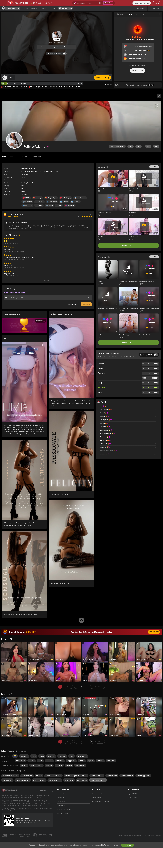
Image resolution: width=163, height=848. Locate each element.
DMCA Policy (61, 801)
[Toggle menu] (3, 3)
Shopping (71, 205)
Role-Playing (67, 198)
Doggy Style (52, 198)
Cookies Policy (61, 805)
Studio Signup (96, 797)
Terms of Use (61, 797)
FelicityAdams (7, 751)
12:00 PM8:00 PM (149, 364)
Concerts (28, 201)
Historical (28, 205)
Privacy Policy (61, 794)
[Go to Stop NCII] (45, 835)
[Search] (99, 3)
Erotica (65, 201)
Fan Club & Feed (39, 157)
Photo (51, 205)
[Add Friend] (148, 146)
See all (153, 167)
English (44, 790)
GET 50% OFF (154, 632)
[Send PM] (156, 146)
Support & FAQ (132, 794)
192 (102, 284)
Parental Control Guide (64, 809)
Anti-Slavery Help (62, 813)
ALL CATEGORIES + (98, 780)
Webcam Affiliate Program (100, 801)
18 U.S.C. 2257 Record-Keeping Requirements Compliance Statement (139, 835)
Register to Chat (137, 70)
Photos (45, 8)
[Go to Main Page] (18, 3)
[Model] (159, 96)
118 (122, 311)
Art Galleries (81, 198)
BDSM (27, 198)
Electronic (53, 201)
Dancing (40, 201)
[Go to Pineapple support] (35, 835)
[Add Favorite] (4, 77)
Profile (25, 8)
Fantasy (76, 201)
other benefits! (141, 65)
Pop (60, 205)
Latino (40, 205)
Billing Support (132, 797)
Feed (53, 8)
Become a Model (97, 794)
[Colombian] (15, 756)
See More (47, 280)
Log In (157, 3)
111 (122, 337)
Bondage (39, 198)
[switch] (156, 354)
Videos (34, 8)
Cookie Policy (103, 845)
